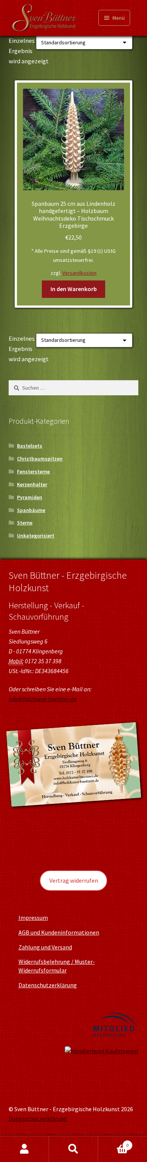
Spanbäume (31, 510)
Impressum (33, 917)
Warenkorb (113, 1142)
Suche (73, 1149)
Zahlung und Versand (45, 947)
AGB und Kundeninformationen (58, 932)
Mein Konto (24, 1149)
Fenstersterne (33, 471)
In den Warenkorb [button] (74, 289)
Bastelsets (29, 445)
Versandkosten (79, 272)
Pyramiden (29, 497)
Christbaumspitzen (40, 458)
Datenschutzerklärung (47, 985)
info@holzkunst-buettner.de (43, 699)
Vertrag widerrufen (73, 880)
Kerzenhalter (32, 484)
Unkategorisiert (35, 535)
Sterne (24, 522)
